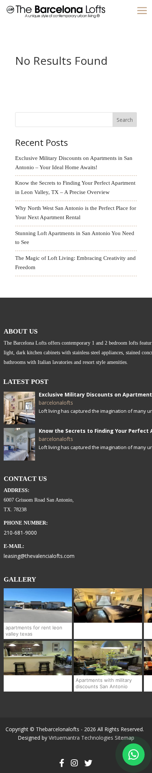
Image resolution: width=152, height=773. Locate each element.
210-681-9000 (20, 532)
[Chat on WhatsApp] (133, 754)
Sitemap (124, 737)
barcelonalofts (56, 402)
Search (125, 119)
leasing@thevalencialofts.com (39, 555)
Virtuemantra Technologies (81, 737)
